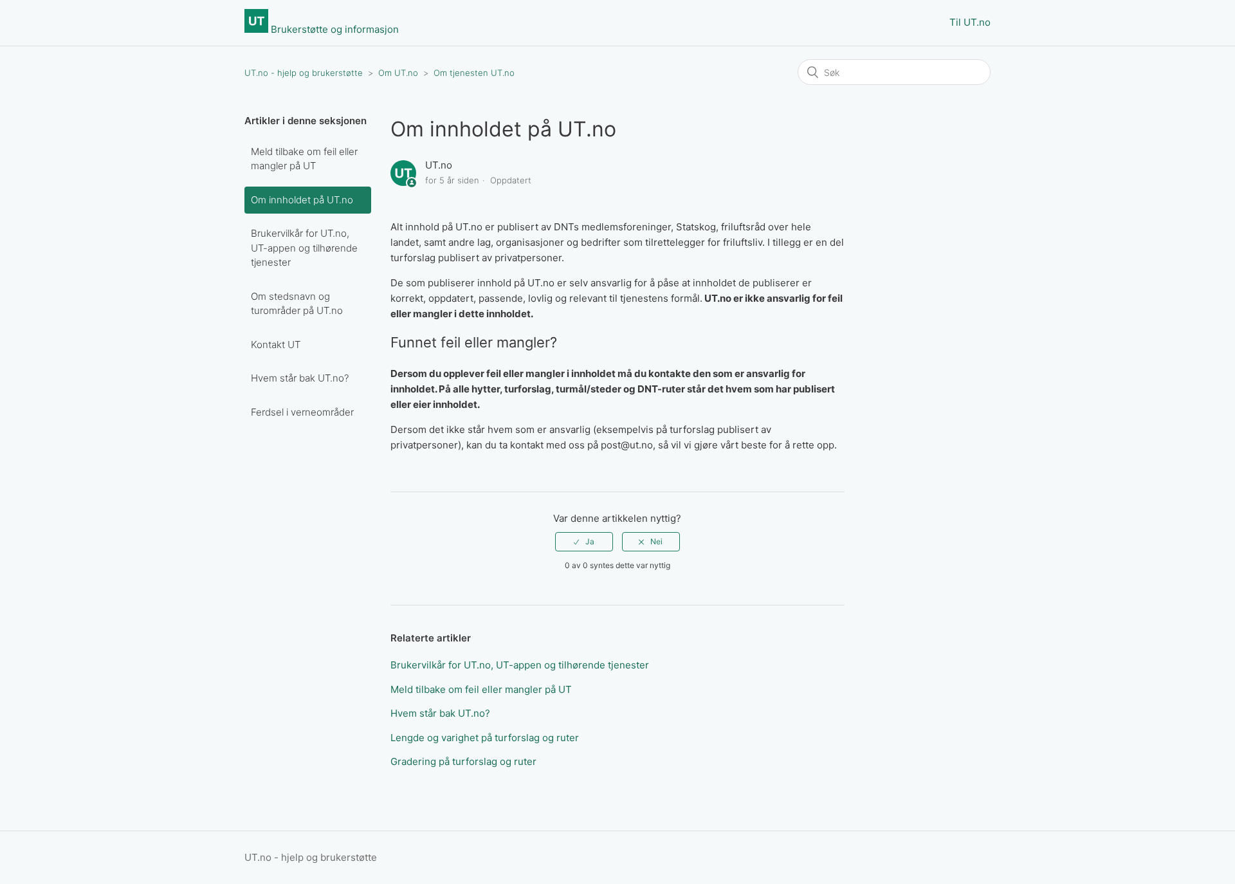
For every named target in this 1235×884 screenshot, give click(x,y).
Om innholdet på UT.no (302, 200)
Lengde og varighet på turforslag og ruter (484, 738)
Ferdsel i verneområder (302, 412)
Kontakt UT (275, 344)
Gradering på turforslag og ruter (463, 761)
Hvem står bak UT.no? (300, 378)
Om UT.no (398, 73)
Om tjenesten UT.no (474, 73)
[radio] (584, 541)
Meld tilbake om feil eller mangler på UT (304, 158)
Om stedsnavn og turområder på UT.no (297, 303)
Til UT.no (970, 22)
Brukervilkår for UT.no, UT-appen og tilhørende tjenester (304, 247)
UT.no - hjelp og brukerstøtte (303, 73)
